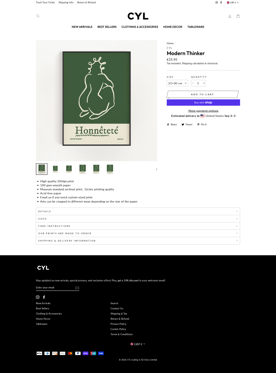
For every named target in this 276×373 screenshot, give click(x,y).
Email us (45, 197)
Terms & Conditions (122, 334)
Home (170, 43)
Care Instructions (54, 226)
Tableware (195, 27)
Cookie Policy (118, 329)
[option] (96, 100)
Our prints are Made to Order (64, 233)
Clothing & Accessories (139, 27)
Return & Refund (86, 2)
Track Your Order (45, 2)
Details (44, 211)
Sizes (42, 218)
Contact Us (117, 308)
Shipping (187, 63)
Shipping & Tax (119, 313)
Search (114, 303)
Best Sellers (106, 27)
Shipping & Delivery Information (67, 240)
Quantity (199, 77)
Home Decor (172, 27)
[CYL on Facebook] (44, 297)
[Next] (155, 169)
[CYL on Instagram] (37, 297)
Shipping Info (66, 2)
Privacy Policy (118, 323)
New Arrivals (82, 27)
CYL (170, 48)
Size (170, 77)
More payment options (203, 110)
